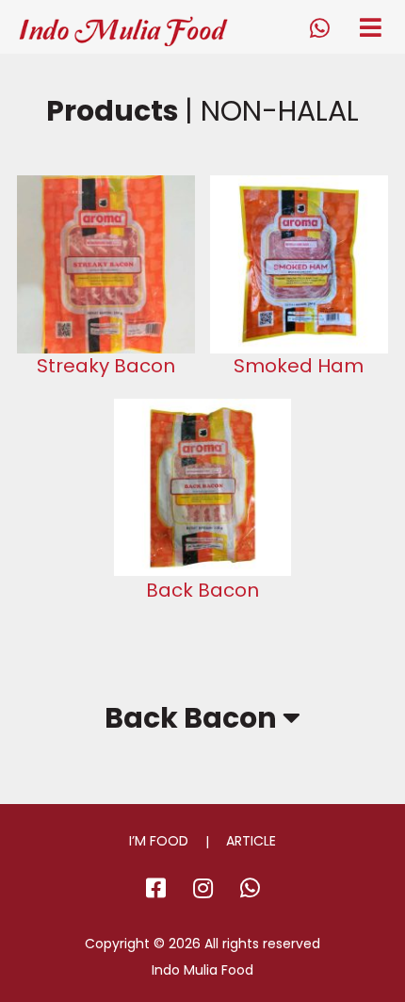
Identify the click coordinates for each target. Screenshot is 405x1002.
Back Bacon (194, 718)
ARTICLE (251, 840)
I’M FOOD (158, 840)
